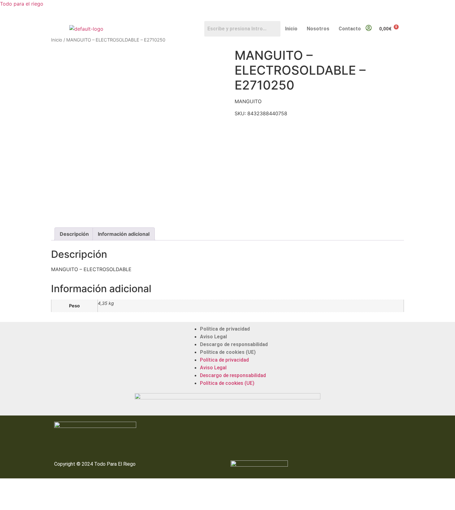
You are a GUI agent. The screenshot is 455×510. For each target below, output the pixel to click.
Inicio (291, 29)
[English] (395, 16)
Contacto (350, 29)
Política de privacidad (225, 329)
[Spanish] (401, 16)
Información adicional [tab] (124, 234)
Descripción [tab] (74, 234)
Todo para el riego (21, 4)
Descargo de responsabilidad (234, 344)
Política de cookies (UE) (228, 352)
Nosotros (318, 29)
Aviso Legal (213, 337)
